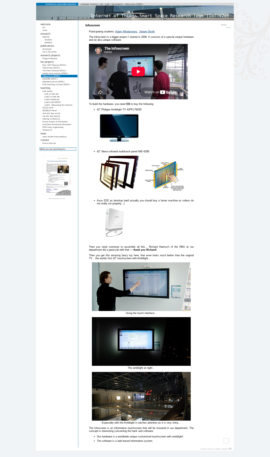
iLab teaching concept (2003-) (56, 84)
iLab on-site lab (51, 94)
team (43, 133)
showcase (47, 49)
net (101, 4)
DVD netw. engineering (52, 127)
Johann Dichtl (147, 31)
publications (47, 45)
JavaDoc (48, 40)
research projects (50, 55)
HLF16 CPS (47, 108)
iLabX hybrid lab (51, 99)
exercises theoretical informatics (56, 124)
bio (43, 27)
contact (45, 139)
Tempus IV (47, 130)
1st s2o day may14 (51, 116)
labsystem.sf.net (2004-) (53, 82)
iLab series (47, 91)
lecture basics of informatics (55, 121)
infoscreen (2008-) (134, 4)
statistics (48, 42)
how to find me (49, 143)
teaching (45, 87)
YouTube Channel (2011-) (54, 70)
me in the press (49, 52)
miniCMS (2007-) (50, 79)
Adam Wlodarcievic (126, 31)
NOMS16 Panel (49, 110)
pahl (107, 4)
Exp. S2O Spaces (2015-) (54, 65)
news (44, 30)
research (45, 33)
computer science (89, 4)
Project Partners (49, 58)
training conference (51, 119)
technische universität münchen (60, 4)
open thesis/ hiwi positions (54, 137)
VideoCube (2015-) (51, 68)
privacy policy (214, 449)
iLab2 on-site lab (52, 97)
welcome (46, 24)
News (228, 27)
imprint (225, 449)
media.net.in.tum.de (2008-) (55, 73)
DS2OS (45, 37)
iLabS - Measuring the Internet (58, 105)
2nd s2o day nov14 (51, 113)
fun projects (117, 4)
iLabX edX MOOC (52, 102)
